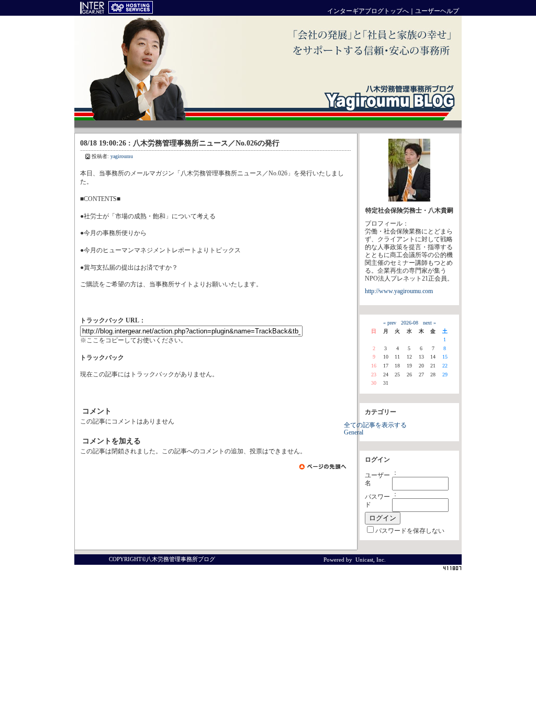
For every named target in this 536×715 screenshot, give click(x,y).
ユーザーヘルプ (437, 11)
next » (429, 323)
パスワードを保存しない (409, 531)
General (353, 432)
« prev (389, 323)
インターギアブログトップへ (368, 11)
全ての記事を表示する (375, 425)
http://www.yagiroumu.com (399, 291)
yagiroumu (121, 156)
